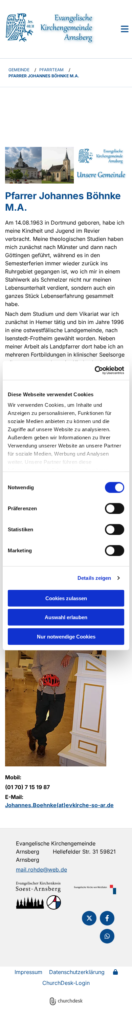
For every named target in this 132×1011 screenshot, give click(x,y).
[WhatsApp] (107, 936)
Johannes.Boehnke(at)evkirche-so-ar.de (59, 805)
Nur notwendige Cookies (66, 636)
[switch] (114, 508)
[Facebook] (107, 918)
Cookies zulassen (66, 598)
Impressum (28, 972)
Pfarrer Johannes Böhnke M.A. (43, 75)
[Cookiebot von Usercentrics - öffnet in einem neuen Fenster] (95, 370)
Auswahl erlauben (66, 617)
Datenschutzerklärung (77, 972)
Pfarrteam (51, 69)
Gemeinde (18, 69)
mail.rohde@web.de (41, 869)
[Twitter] (89, 918)
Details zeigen (94, 578)
